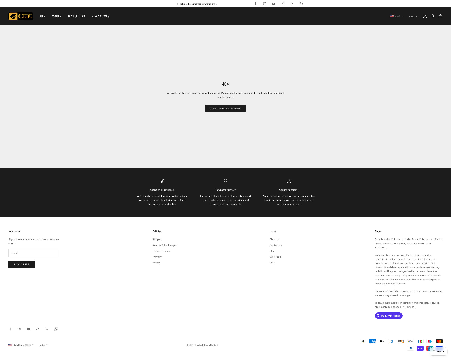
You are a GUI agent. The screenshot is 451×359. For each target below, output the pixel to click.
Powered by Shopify (211, 344)
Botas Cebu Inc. (421, 239)
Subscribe (22, 264)
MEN (42, 16)
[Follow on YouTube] (274, 3)
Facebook (396, 306)
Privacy (156, 262)
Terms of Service (161, 251)
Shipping (157, 239)
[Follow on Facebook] (255, 3)
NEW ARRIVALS (100, 16)
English (411, 16)
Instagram (384, 306)
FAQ (272, 262)
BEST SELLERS (76, 16)
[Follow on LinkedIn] (292, 3)
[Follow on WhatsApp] (301, 3)
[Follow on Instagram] (264, 3)
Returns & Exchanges (164, 245)
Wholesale (275, 256)
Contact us (276, 245)
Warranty (157, 256)
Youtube (409, 306)
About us (275, 239)
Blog (272, 251)
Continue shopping (225, 108)
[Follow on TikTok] (283, 3)
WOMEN (56, 16)
